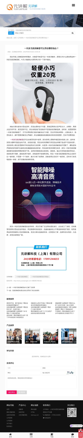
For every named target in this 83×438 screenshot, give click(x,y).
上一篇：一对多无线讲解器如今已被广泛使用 (21, 287)
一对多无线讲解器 (16, 139)
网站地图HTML (34, 410)
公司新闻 (20, 38)
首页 (15, 38)
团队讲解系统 (11, 412)
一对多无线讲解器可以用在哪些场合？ (37, 38)
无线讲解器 (19, 30)
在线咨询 (47, 418)
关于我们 (9, 423)
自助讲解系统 (27, 30)
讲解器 (21, 409)
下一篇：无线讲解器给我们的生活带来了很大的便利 (23, 290)
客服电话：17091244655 (52, 415)
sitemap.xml (35, 415)
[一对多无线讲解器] (43, 64)
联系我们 (9, 426)
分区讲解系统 (23, 415)
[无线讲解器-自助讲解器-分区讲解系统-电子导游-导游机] (17, 7)
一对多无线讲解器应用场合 (40, 276)
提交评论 (11, 392)
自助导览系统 (11, 415)
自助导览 (21, 412)
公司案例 (9, 420)
